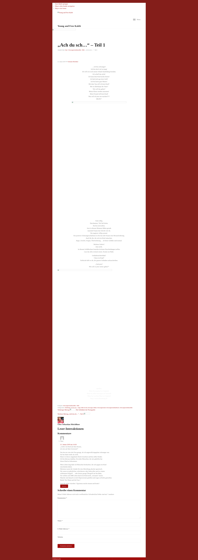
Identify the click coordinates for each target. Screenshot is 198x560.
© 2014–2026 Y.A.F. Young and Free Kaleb (74, 559)
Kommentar (62, 498)
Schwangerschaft (101, 407)
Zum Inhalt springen (61, 4)
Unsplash (106, 391)
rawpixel (98, 391)
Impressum (92, 559)
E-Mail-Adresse (63, 529)
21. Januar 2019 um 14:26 (68, 444)
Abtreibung (67, 407)
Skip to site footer (60, 8)
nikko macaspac (98, 393)
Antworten (64, 486)
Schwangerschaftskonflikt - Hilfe (71, 405)
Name (60, 521)
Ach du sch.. (74, 407)
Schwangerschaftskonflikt (126, 407)
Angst (79, 407)
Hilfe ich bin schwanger (87, 407)
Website (60, 537)
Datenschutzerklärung (105, 559)
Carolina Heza (97, 396)
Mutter (95, 407)
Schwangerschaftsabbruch (112, 407)
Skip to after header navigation (65, 6)
